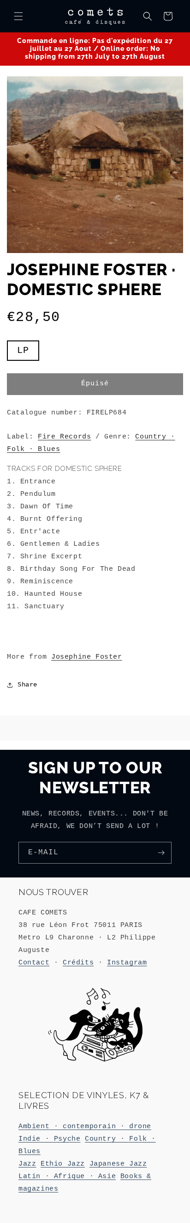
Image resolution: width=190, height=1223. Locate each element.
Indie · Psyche (49, 1139)
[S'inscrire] (161, 853)
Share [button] (27, 684)
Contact (33, 963)
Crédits (78, 963)
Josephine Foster (86, 657)
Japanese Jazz (118, 1164)
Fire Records (64, 437)
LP (28, 353)
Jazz (27, 1164)
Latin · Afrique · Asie (67, 1176)
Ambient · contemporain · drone (84, 1126)
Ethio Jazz (63, 1164)
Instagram (127, 963)
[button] (18, 16)
